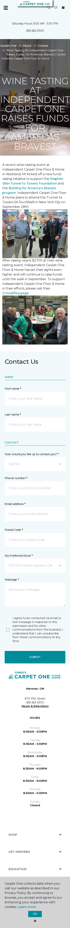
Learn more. (27, 907)
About (27, 45)
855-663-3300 (35, 30)
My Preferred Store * (18, 555)
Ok (35, 914)
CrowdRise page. (16, 293)
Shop (13, 834)
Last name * (13, 414)
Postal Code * (14, 529)
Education (17, 869)
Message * (12, 579)
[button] (48, 7)
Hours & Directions (35, 706)
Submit (35, 657)
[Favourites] (56, 7)
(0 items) (63, 7)
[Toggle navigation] (5, 7)
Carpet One (8, 45)
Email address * (15, 504)
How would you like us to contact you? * (32, 454)
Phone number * (16, 478)
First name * (13, 388)
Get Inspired (19, 852)
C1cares (43, 45)
